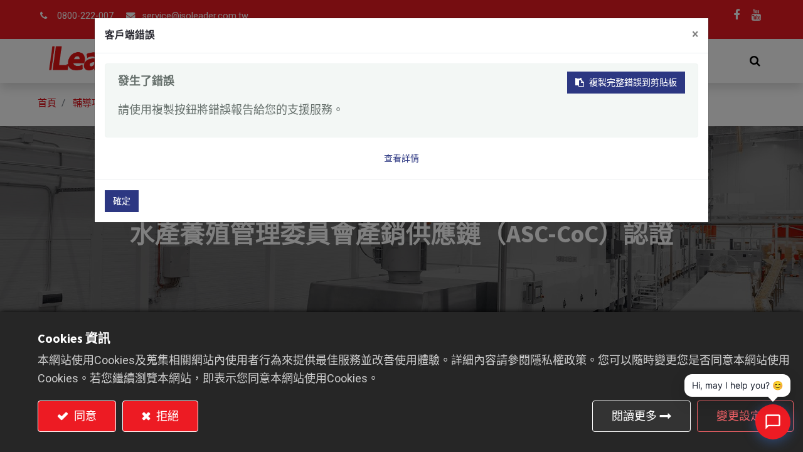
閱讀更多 (634, 416)
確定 (121, 201)
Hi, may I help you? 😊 (737, 385)
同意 (84, 416)
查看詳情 (401, 158)
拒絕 (166, 416)
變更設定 (739, 416)
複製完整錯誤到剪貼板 (633, 82)
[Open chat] (772, 421)
